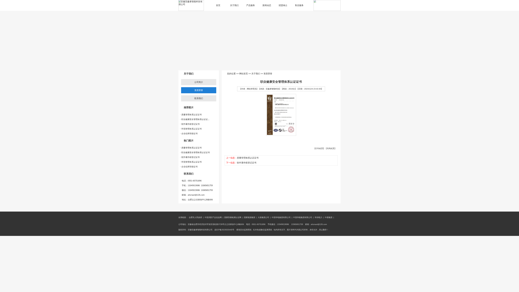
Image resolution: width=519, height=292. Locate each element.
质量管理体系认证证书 (191, 114)
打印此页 (319, 148)
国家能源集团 (249, 217)
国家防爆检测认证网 (232, 217)
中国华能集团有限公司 (302, 217)
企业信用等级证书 (189, 133)
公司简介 (198, 82)
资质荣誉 (198, 90)
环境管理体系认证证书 (191, 129)
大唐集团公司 (263, 217)
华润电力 (318, 217)
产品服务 (250, 5)
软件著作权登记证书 (190, 124)
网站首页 (243, 73)
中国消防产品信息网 (213, 217)
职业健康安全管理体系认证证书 (195, 152)
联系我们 (198, 98)
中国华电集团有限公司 (281, 217)
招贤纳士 (283, 5)
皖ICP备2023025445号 (224, 230)
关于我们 (234, 5)
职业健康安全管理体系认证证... (195, 119)
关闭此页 (330, 148)
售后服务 (299, 5)
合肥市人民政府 (195, 217)
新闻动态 (266, 5)
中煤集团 (328, 217)
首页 (218, 5)
